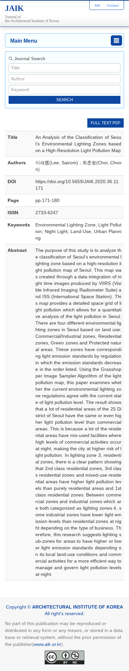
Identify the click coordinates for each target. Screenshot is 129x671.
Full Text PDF (105, 123)
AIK (97, 5)
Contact (113, 5)
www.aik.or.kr (47, 644)
